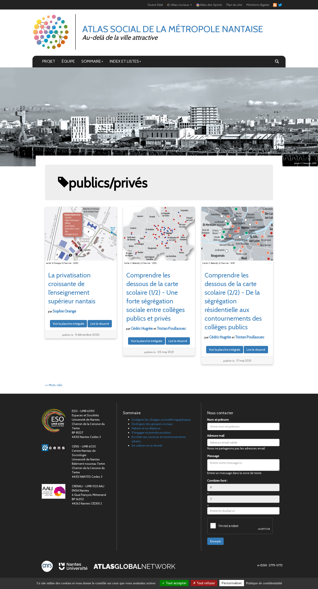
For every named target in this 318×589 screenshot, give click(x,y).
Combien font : (217, 480)
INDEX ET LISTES (124, 61)
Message (213, 456)
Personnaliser (232, 583)
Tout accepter (175, 583)
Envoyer (215, 541)
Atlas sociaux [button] (180, 5)
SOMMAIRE (91, 61)
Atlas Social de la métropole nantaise (172, 29)
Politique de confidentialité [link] (264, 583)
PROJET (48, 61)
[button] (277, 61)
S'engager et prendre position (151, 433)
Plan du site (234, 5)
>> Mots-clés (53, 385)
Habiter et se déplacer (146, 428)
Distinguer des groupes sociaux (152, 424)
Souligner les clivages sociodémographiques (161, 420)
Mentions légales (258, 5)
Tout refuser (205, 583)
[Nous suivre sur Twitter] (279, 5)
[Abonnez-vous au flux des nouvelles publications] (274, 5)
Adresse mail (215, 436)
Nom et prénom (218, 420)
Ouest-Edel (155, 5)
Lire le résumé (99, 324)
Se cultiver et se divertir (147, 445)
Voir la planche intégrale (68, 324)
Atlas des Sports (210, 5)
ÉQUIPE (68, 61)
